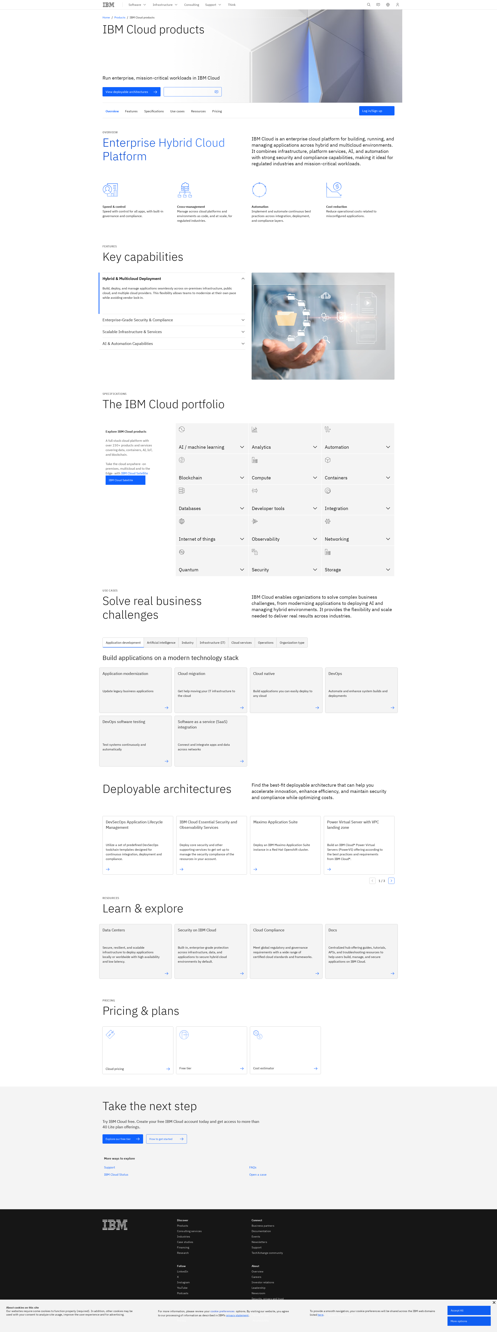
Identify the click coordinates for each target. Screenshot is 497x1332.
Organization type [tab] (292, 642)
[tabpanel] (248, 711)
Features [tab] (131, 111)
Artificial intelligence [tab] (161, 642)
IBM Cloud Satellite (134, 473)
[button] (388, 4)
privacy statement (237, 1315)
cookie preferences (222, 1311)
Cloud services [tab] (241, 642)
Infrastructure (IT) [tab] (212, 642)
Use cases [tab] (177, 111)
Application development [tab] (123, 642)
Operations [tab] (266, 642)
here (320, 1314)
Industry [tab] (188, 642)
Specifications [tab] (154, 111)
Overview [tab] (112, 111)
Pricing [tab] (217, 111)
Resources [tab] (198, 111)
